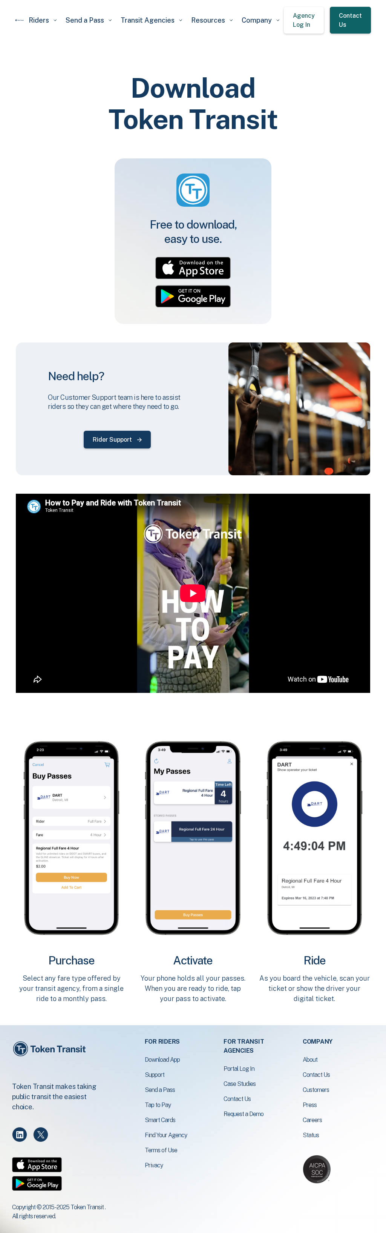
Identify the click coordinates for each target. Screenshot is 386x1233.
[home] (19, 20)
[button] (42, 20)
